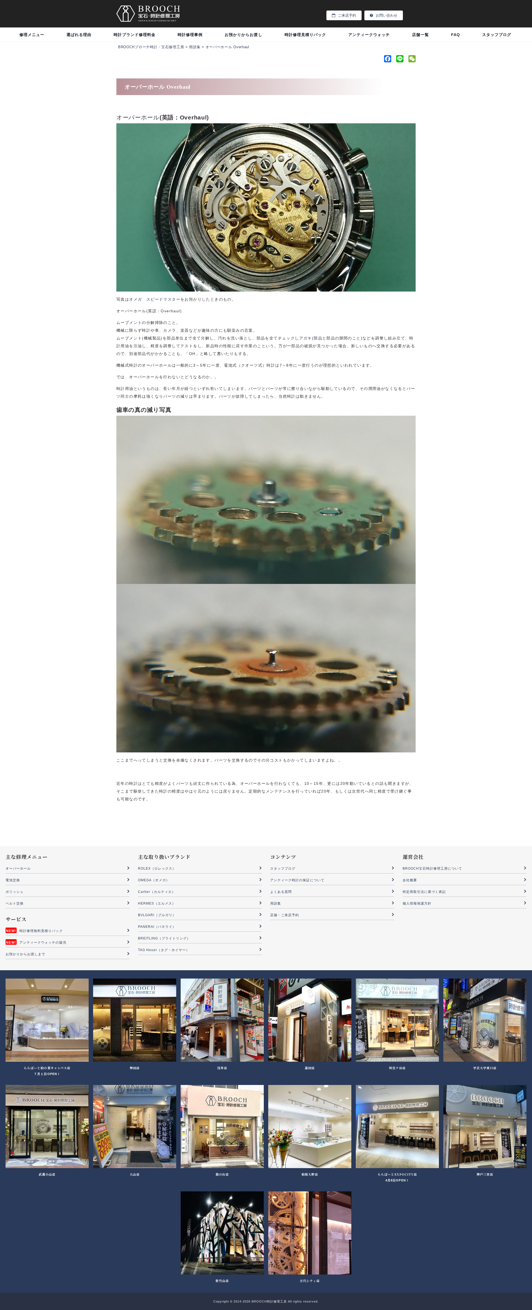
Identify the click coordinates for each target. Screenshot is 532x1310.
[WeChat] (411, 60)
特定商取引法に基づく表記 (424, 892)
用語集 (275, 903)
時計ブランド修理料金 (134, 34)
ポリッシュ (15, 892)
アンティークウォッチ (369, 34)
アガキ (305, 338)
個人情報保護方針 (417, 903)
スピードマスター (163, 299)
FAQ (455, 34)
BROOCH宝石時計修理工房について (432, 868)
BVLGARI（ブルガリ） (157, 915)
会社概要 (410, 880)
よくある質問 (281, 892)
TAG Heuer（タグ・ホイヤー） (164, 950)
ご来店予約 (347, 15)
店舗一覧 (420, 34)
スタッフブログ (496, 34)
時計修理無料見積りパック (41, 931)
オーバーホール (18, 868)
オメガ (135, 299)
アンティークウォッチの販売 (42, 942)
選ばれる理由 (78, 34)
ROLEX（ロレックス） (157, 868)
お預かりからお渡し (243, 34)
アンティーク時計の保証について (297, 880)
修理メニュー (31, 34)
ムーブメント (129, 322)
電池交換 (13, 880)
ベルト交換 (15, 903)
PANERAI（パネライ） (157, 927)
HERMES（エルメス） (157, 903)
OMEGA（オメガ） (154, 880)
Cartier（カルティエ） (157, 892)
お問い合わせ (386, 15)
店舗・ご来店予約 (284, 915)
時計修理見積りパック (305, 34)
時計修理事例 (190, 34)
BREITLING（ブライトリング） (164, 938)
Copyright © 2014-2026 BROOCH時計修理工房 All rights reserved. (266, 1301)
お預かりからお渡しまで (25, 954)
